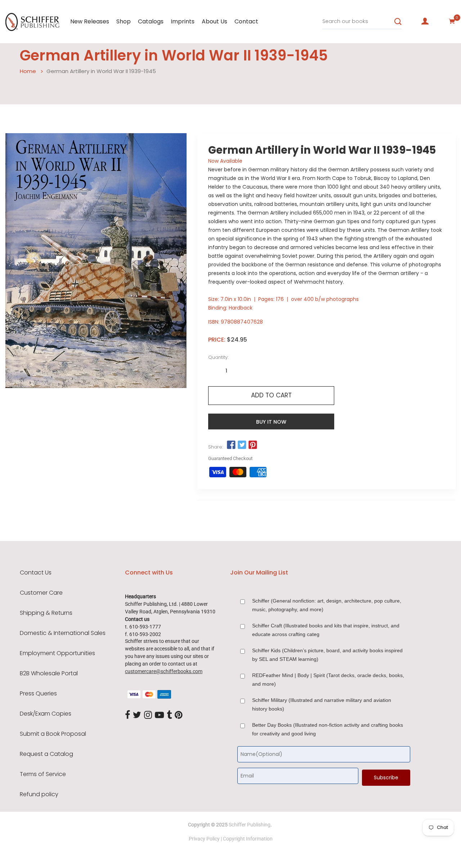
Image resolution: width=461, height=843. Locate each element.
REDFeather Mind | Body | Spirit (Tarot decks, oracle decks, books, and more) (328, 679)
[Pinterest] (179, 715)
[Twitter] (137, 715)
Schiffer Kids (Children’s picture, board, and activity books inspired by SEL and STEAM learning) (327, 655)
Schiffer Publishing (249, 825)
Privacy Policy (204, 839)
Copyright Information (248, 839)
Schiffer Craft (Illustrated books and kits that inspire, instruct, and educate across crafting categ (325, 630)
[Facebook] (127, 715)
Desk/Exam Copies (45, 714)
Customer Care (41, 593)
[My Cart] (452, 21)
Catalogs (151, 21)
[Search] (398, 21)
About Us (214, 21)
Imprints (182, 21)
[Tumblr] (169, 715)
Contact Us (36, 573)
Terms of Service (43, 774)
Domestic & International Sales (63, 633)
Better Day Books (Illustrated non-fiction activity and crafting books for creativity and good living (327, 729)
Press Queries (38, 694)
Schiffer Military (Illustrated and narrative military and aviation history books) (321, 704)
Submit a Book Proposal (53, 734)
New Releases (89, 21)
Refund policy (39, 794)
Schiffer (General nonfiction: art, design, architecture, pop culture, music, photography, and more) (326, 605)
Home (28, 71)
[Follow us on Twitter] (242, 445)
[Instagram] (148, 715)
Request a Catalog (46, 754)
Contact (246, 21)
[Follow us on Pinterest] (253, 445)
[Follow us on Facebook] (231, 445)
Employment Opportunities (57, 653)
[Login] (425, 21)
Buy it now (271, 421)
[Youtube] (159, 715)
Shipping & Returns (46, 613)
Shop (123, 21)
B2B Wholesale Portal (49, 673)
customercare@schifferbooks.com (163, 671)
